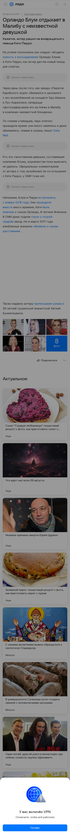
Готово (35, 827)
